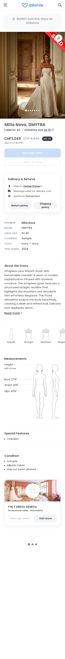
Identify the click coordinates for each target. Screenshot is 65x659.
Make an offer (32, 162)
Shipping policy (45, 205)
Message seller (32, 153)
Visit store (45, 518)
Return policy (19, 205)
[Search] (59, 5)
